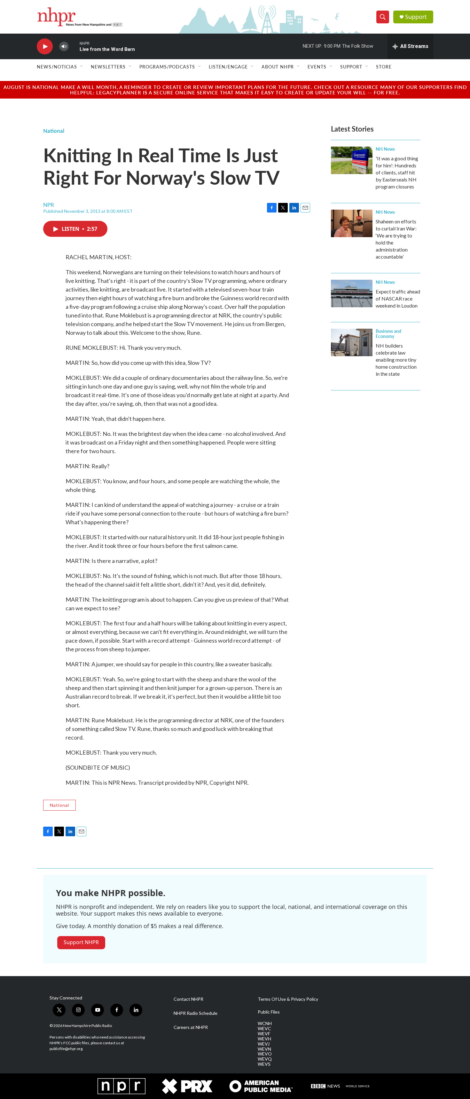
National (53, 130)
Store (384, 66)
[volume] (64, 46)
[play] (45, 46)
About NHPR (278, 66)
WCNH (265, 1023)
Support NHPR (81, 942)
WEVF (264, 1033)
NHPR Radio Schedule (195, 1013)
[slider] (74, 46)
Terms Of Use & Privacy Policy (288, 999)
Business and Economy (388, 333)
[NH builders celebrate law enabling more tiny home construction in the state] (351, 342)
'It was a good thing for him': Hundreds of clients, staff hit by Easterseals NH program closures (397, 172)
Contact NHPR (188, 999)
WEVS (264, 1064)
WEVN (264, 1049)
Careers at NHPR (191, 1027)
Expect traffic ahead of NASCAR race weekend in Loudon (398, 298)
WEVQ (265, 1059)
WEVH (264, 1038)
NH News (385, 149)
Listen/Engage (228, 66)
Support (416, 16)
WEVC (264, 1028)
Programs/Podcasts (167, 66)
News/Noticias (57, 66)
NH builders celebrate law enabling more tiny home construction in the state (396, 359)
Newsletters (108, 66)
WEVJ (264, 1044)
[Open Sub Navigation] (81, 66)
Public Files (269, 1012)
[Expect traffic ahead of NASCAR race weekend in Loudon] (351, 293)
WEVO (265, 1053)
